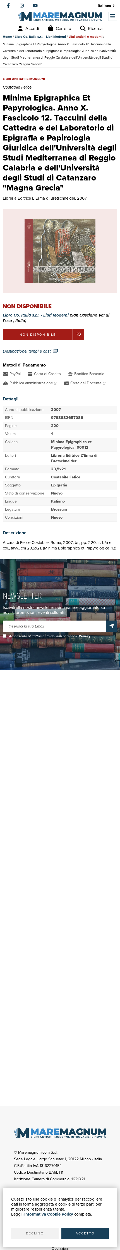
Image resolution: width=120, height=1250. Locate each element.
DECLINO (35, 1233)
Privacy (84, 636)
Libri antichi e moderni (85, 36)
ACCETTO (85, 1233)
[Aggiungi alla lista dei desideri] (78, 334)
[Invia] (111, 626)
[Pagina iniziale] (60, 16)
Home (7, 36)
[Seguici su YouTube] (35, 5)
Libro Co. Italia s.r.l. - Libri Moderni (40, 36)
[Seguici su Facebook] (8, 5)
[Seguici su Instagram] (21, 5)
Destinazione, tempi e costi (27, 351)
